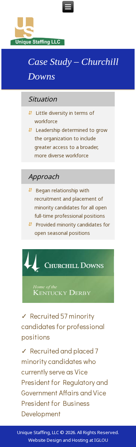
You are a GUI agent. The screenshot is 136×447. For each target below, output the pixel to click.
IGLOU (101, 440)
